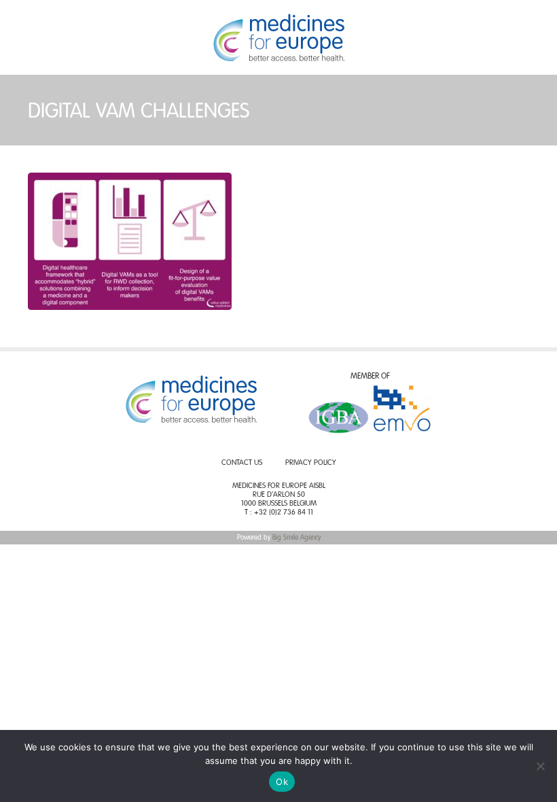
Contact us (241, 463)
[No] (540, 766)
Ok (282, 781)
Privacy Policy (310, 463)
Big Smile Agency (296, 537)
